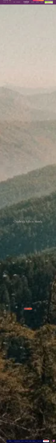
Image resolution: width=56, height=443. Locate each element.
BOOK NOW (46, 441)
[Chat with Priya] (53, 440)
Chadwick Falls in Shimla (28, 221)
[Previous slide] (2, 221)
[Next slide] (54, 221)
